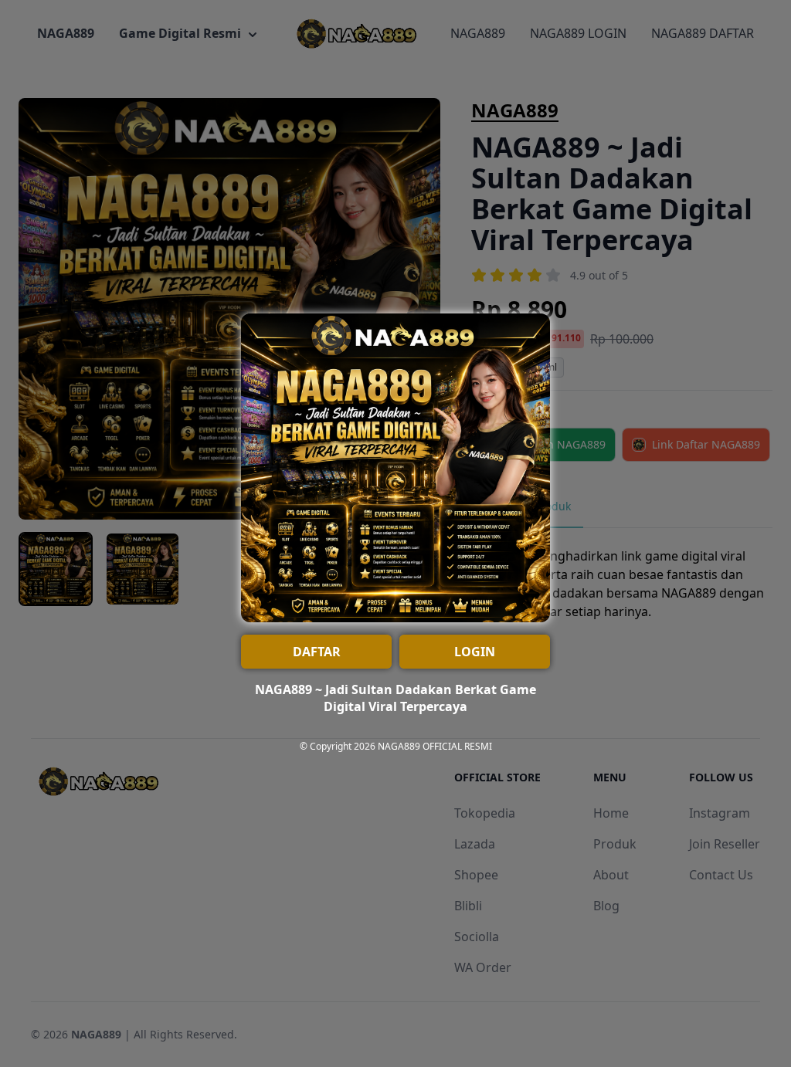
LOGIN (474, 651)
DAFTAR (317, 651)
